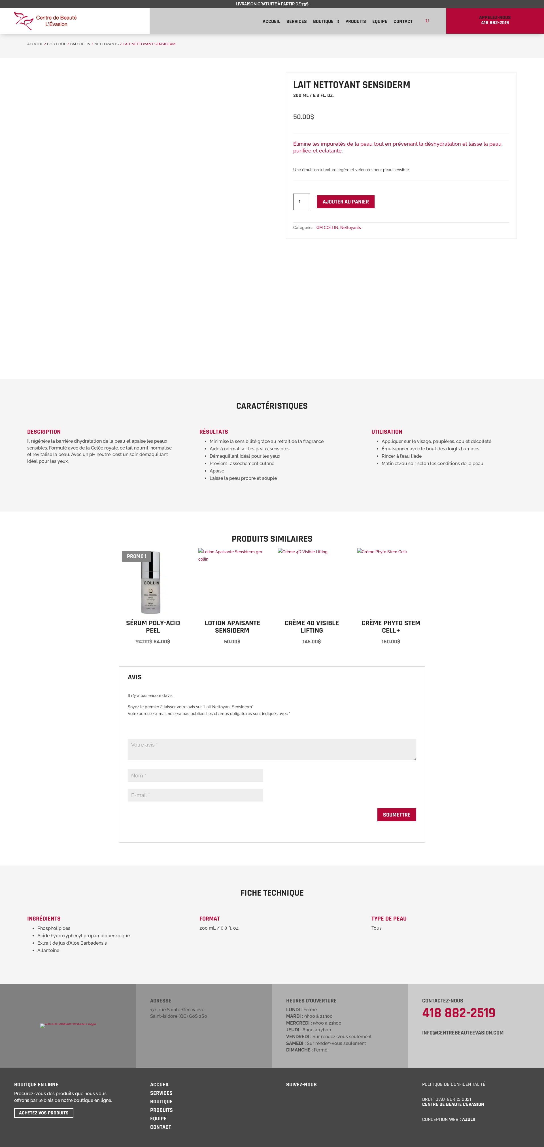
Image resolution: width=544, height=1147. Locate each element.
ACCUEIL (35, 44)
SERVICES (161, 1093)
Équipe (379, 22)
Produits (355, 22)
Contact (403, 22)
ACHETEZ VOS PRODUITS (44, 1113)
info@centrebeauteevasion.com (463, 1032)
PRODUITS (161, 1110)
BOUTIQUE (161, 1101)
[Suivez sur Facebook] (289, 1097)
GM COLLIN (80, 44)
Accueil (271, 22)
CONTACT (160, 1127)
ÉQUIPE (158, 1118)
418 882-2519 (459, 1013)
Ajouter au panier (346, 201)
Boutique (323, 22)
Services (296, 22)
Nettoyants (106, 44)
